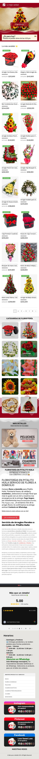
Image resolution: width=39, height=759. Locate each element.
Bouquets (23, 70)
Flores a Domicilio (11, 682)
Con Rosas (15, 70)
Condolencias (16, 102)
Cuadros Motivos (11, 688)
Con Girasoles (16, 134)
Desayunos (8, 697)
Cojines (7, 694)
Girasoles (14, 541)
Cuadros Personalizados (13, 691)
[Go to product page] (29, 154)
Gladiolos (19, 541)
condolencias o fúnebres (25, 543)
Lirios (24, 541)
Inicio (7, 679)
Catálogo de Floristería (7, 70)
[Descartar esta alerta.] (35, 36)
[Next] (35, 311)
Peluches (8, 685)
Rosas (9, 541)
